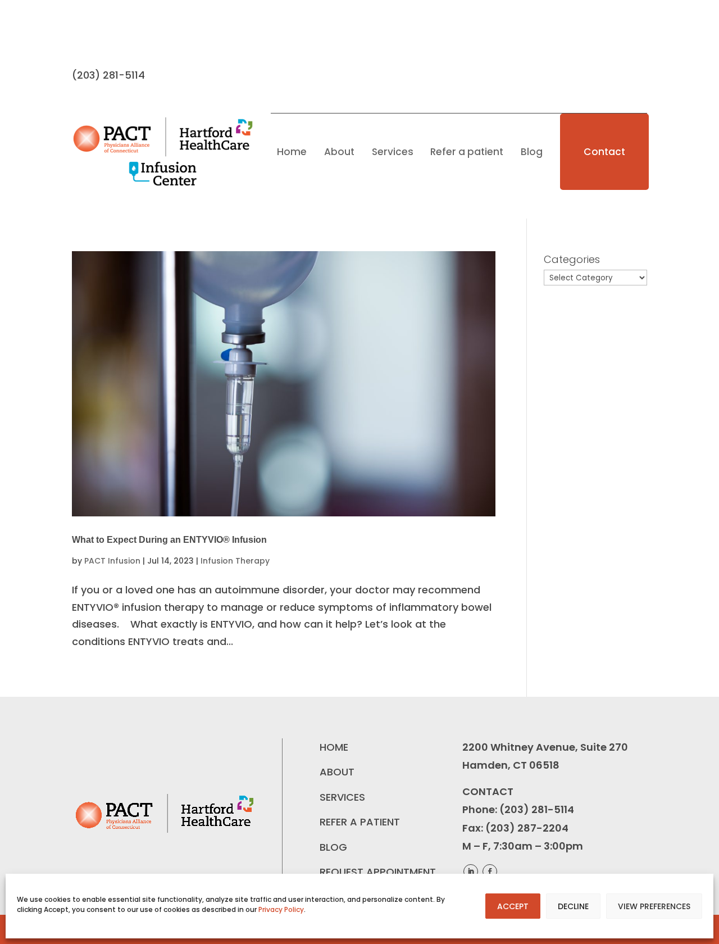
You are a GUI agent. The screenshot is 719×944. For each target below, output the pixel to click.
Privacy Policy (281, 909)
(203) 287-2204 (526, 828)
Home (292, 151)
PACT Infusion (112, 560)
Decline (573, 906)
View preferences (654, 906)
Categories (572, 259)
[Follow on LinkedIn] (103, 38)
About (339, 151)
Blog (532, 151)
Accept (513, 906)
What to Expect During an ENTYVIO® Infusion (169, 539)
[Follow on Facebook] (81, 38)
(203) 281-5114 (536, 809)
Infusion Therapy (235, 560)
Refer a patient (466, 151)
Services (392, 151)
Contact (604, 151)
